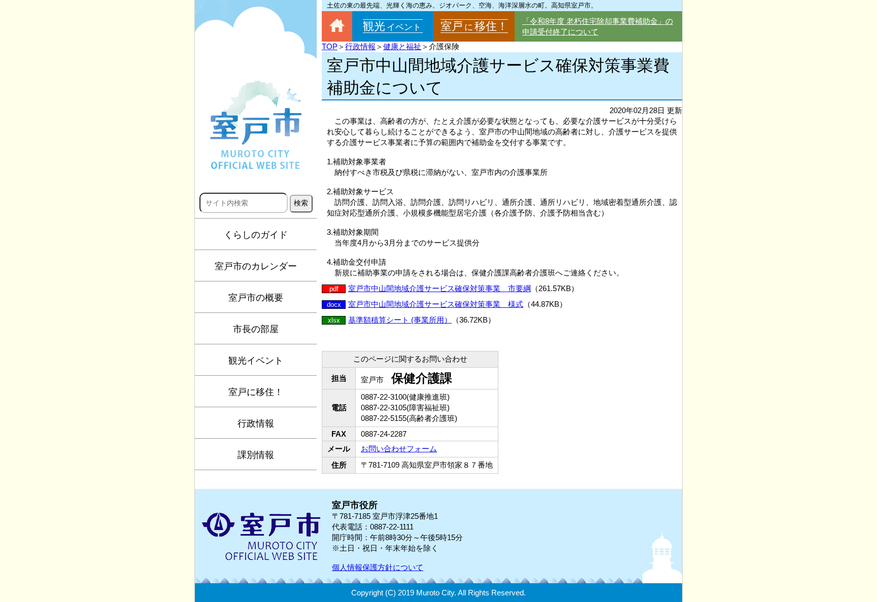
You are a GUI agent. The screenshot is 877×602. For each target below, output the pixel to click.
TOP (330, 46)
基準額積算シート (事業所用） (400, 319)
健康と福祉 (402, 46)
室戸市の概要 (255, 298)
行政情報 (256, 423)
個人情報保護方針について (377, 567)
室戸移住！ (474, 26)
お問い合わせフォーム (399, 448)
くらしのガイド (256, 235)
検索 (301, 203)
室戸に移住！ (255, 392)
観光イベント (255, 361)
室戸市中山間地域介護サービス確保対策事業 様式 (435, 304)
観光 (392, 26)
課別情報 (256, 455)
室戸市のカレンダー (256, 266)
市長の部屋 (256, 329)
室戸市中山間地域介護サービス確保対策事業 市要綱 (439, 288)
